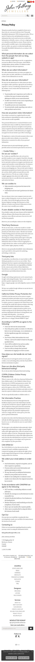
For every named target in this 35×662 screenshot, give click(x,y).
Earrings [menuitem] (17, 572)
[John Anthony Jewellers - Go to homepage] (17, 8)
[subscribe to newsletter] (30, 628)
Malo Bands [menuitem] (17, 595)
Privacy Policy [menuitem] (17, 613)
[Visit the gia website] (17, 644)
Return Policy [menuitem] (17, 615)
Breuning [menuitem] (17, 591)
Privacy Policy (24, 651)
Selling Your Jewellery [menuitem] (17, 611)
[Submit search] (27, 15)
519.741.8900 (22, 557)
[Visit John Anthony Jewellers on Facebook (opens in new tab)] (16, 636)
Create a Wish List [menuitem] (17, 609)
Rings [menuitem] (17, 570)
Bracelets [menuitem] (17, 575)
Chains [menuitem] (17, 581)
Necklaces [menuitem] (17, 579)
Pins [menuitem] (17, 583)
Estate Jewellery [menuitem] (17, 568)
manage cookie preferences (16, 653)
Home (4, 21)
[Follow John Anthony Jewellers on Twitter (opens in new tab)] (19, 636)
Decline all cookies (11, 657)
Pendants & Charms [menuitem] (17, 577)
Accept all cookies (24, 657)
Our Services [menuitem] (17, 607)
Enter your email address (17, 625)
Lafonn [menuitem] (17, 593)
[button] (12, 1)
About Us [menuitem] (17, 602)
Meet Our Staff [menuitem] (17, 604)
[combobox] (13, 15)
